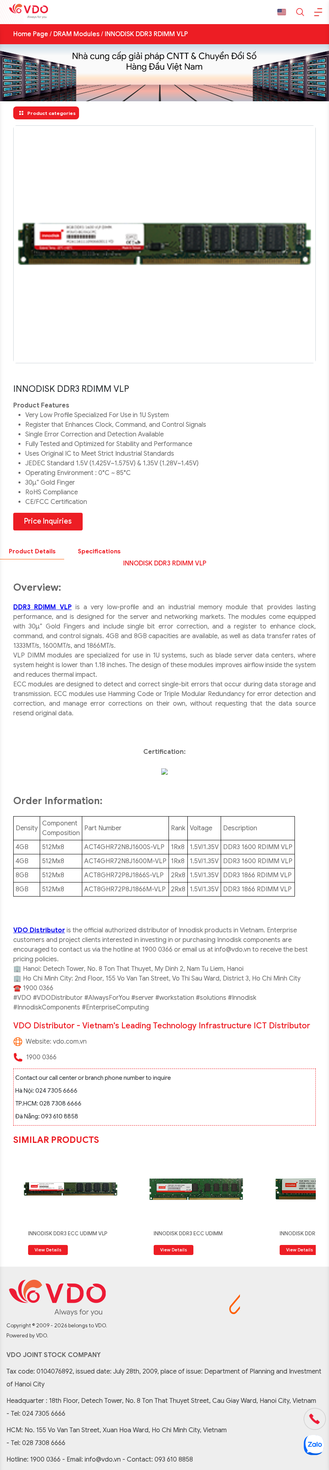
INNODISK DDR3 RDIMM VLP (146, 34)
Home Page (30, 34)
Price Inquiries (48, 521)
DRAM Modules (76, 34)
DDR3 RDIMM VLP (42, 607)
